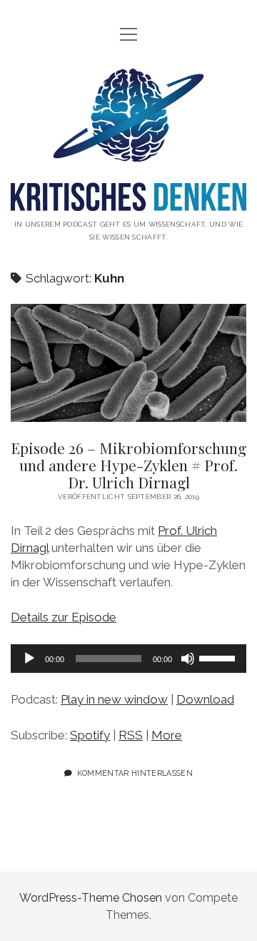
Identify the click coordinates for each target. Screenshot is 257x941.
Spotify (90, 735)
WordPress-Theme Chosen (90, 898)
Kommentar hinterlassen (135, 773)
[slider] (219, 657)
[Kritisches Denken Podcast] (128, 200)
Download (205, 699)
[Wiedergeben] (29, 658)
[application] (128, 658)
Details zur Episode (63, 617)
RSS (131, 735)
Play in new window (114, 699)
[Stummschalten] (188, 658)
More (166, 735)
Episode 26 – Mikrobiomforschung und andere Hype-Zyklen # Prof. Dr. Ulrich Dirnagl (128, 363)
